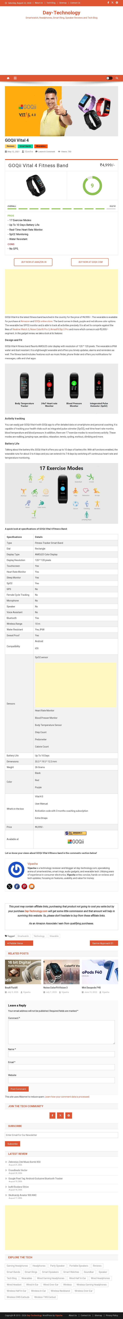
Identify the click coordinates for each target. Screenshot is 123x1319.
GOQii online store (44, 321)
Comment (14, 1018)
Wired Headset (14, 1284)
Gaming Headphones (17, 1266)
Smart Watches (71, 1272)
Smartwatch (23, 936)
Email (11, 1062)
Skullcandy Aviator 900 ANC (22, 1195)
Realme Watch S (21, 329)
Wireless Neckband (60, 1291)
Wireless (67, 1284)
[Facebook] (17, 886)
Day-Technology (61, 13)
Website (12, 1075)
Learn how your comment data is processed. (67, 1096)
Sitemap (62, 3)
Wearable (54, 936)
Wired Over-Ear (50, 1284)
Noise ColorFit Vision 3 (55, 987)
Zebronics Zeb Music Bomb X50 (24, 1162)
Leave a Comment (46, 151)
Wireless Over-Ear (84, 1291)
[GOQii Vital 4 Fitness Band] (36, 186)
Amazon (25, 321)
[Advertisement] (61, 51)
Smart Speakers (50, 1272)
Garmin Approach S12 (103, 943)
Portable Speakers (79, 1266)
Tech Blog (51, 3)
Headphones (39, 1266)
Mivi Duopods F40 (91, 987)
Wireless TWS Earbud (45, 1297)
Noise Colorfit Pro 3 (39, 329)
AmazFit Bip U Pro (59, 329)
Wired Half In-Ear (77, 1278)
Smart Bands (25, 146)
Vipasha (29, 151)
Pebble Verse (16, 943)
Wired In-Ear (32, 1284)
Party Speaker (57, 1266)
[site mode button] (109, 78)
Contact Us (75, 3)
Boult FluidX (11, 987)
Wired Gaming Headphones (50, 1278)
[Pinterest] (24, 886)
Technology (39, 936)
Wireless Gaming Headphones (92, 1284)
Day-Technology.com (36, 911)
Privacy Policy (112, 1315)
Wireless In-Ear (38, 1291)
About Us (39, 3)
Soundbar (89, 1272)
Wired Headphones (100, 1278)
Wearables (41, 146)
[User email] (32, 886)
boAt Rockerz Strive (18, 1187)
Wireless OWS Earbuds (18, 1297)
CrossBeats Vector (17, 1170)
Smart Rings (31, 1272)
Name (12, 1049)
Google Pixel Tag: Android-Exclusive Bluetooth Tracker (35, 1178)
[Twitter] (9, 886)
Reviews (10, 146)
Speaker (103, 1272)
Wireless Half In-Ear (16, 1291)
